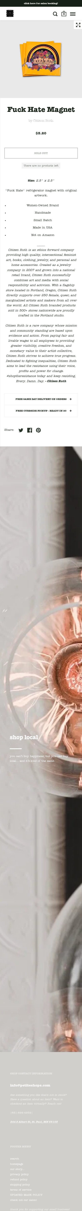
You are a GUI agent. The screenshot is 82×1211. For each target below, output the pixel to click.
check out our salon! (23, 1200)
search (14, 1159)
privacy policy (19, 1174)
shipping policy (20, 1184)
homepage (16, 1164)
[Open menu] (72, 14)
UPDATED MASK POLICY (26, 1195)
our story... (17, 1169)
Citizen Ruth (43, 121)
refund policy (18, 1179)
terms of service (20, 1190)
